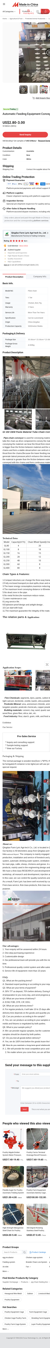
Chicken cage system (34, 1257)
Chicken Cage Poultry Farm (15, 1318)
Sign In (6, 265)
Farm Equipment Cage (38, 1312)
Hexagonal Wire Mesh (13, 1293)
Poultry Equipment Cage (14, 1312)
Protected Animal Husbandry (35, 19)
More (5, 1329)
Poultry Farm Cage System (15, 1324)
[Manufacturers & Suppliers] (25, 4)
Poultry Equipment (12, 1299)
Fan (27, 1266)
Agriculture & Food (16, 19)
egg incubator (8, 1257)
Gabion (30, 1293)
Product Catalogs (39, 1252)
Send (25, 1109)
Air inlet (5, 1266)
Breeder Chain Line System (36, 1262)
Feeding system (9, 1262)
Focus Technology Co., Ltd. (32, 1338)
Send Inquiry (25, 134)
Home (5, 19)
